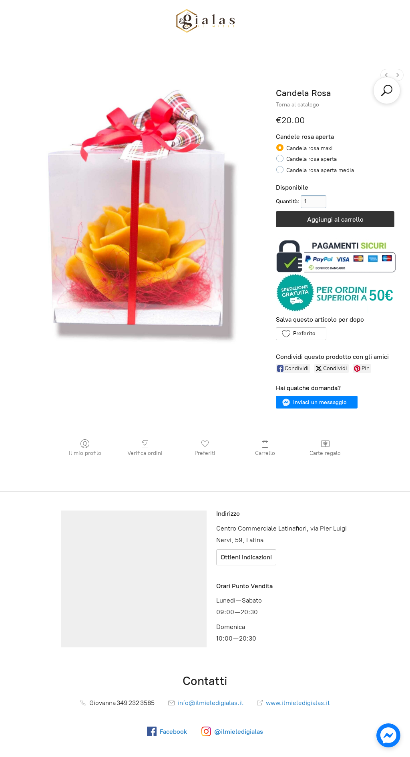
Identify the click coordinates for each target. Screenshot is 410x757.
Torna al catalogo (297, 104)
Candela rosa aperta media (320, 170)
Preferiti (205, 453)
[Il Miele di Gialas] (205, 21)
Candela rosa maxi (309, 148)
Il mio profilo (85, 453)
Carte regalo (325, 453)
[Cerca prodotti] (387, 90)
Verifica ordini (145, 453)
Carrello (265, 453)
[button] (301, 333)
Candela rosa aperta (311, 159)
